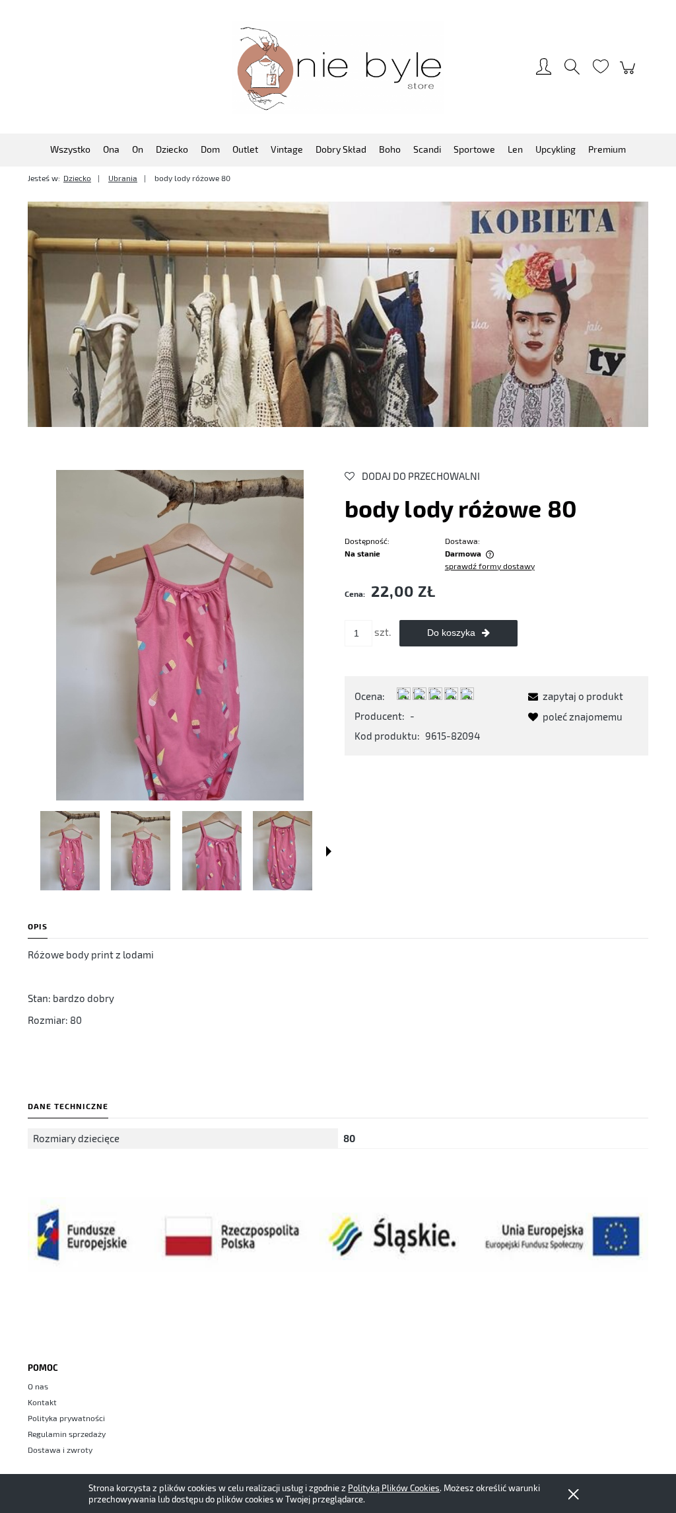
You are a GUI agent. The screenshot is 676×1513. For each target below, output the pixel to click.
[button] (328, 851)
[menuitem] (70, 149)
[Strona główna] (338, 67)
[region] (338, 314)
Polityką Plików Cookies (394, 1488)
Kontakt (42, 1402)
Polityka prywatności (66, 1417)
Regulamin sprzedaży (67, 1433)
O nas (38, 1386)
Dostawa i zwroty (60, 1449)
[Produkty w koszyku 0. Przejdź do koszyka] (629, 74)
